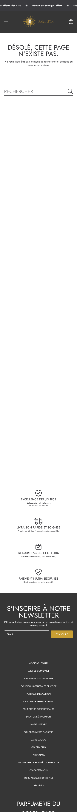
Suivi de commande (38, 670)
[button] (6, 21)
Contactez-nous (38, 770)
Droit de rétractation (38, 716)
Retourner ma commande (38, 678)
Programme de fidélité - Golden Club (38, 762)
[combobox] (38, 91)
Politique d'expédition (39, 693)
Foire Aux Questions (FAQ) (38, 777)
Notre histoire (38, 724)
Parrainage (38, 754)
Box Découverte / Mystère (38, 732)
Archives (38, 785)
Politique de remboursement (38, 701)
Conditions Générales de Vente (38, 686)
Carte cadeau (38, 739)
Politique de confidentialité (38, 709)
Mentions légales (38, 663)
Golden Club (38, 747)
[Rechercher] (70, 91)
